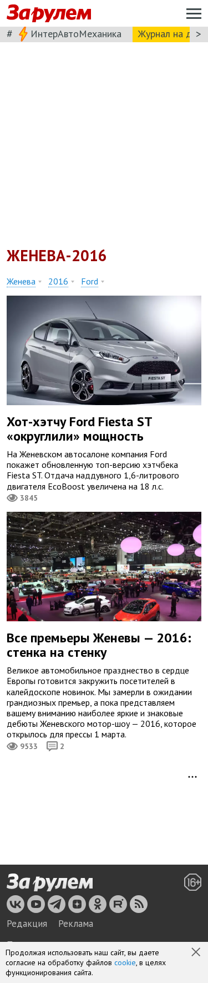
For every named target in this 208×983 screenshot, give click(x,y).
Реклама (75, 923)
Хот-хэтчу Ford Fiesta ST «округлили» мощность (80, 429)
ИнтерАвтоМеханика (76, 33)
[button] (196, 953)
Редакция (27, 923)
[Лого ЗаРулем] (49, 13)
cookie (125, 962)
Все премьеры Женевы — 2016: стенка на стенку (99, 645)
